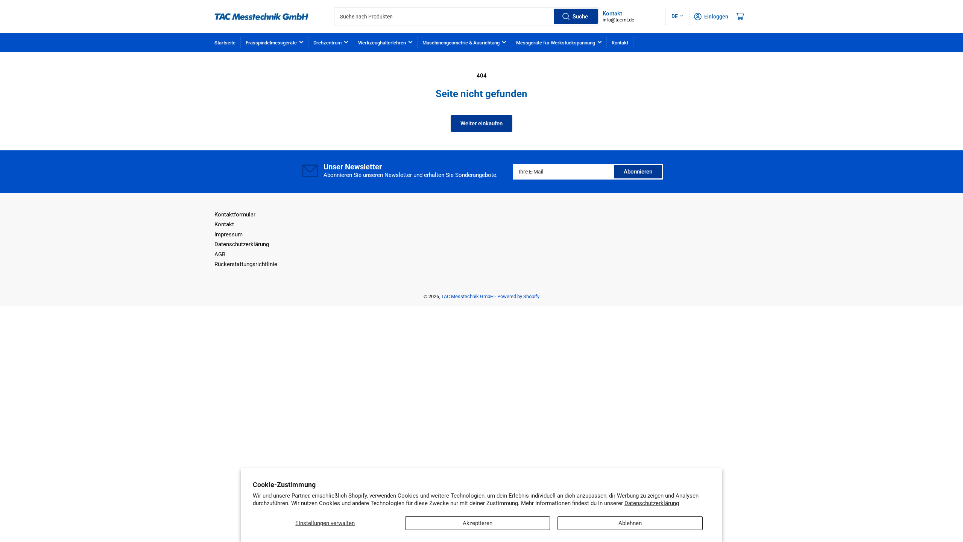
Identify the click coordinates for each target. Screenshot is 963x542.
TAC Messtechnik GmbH (467, 296)
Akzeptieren (477, 523)
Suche (580, 16)
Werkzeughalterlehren (382, 43)
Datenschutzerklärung (651, 503)
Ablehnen (630, 523)
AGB (219, 254)
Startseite (224, 43)
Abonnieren (638, 171)
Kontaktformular (234, 214)
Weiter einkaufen (481, 123)
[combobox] (466, 16)
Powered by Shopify (518, 296)
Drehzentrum (327, 43)
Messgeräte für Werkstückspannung (555, 43)
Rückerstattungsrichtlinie (245, 264)
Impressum (228, 234)
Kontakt (620, 43)
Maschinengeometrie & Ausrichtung (461, 43)
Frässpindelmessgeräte (271, 43)
